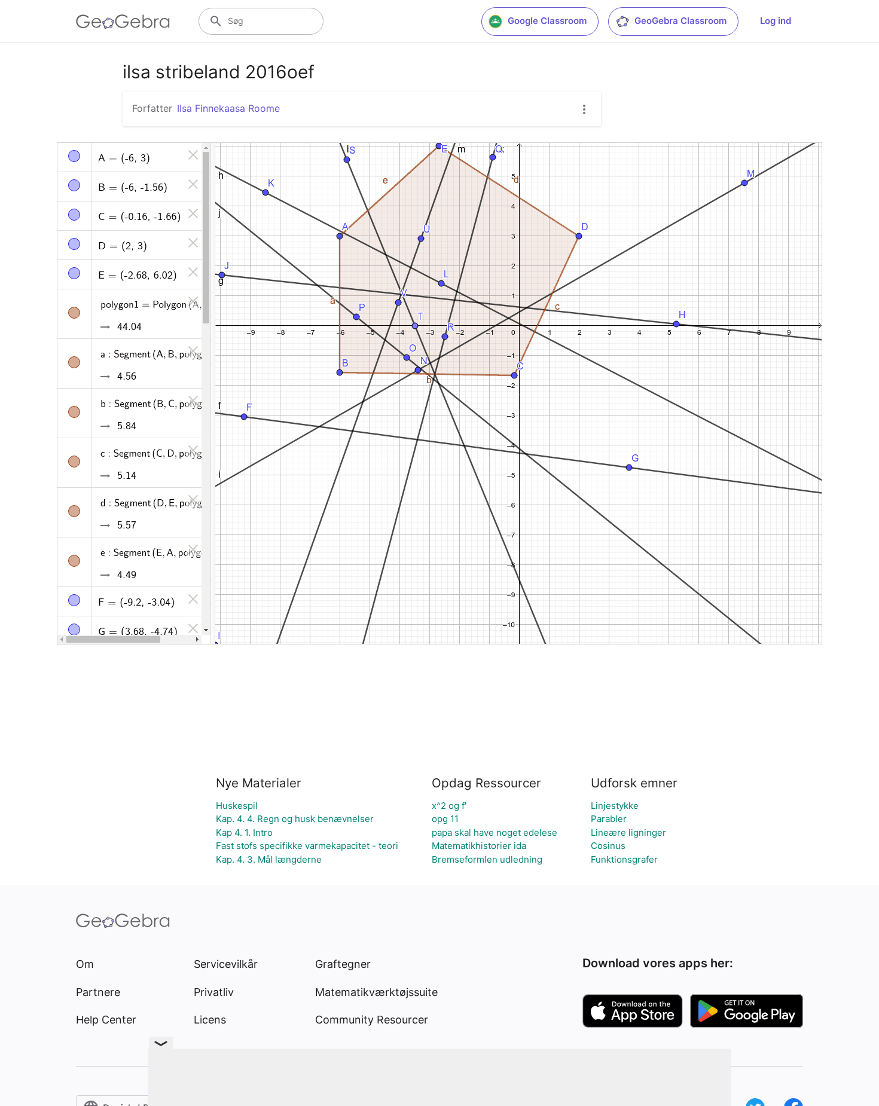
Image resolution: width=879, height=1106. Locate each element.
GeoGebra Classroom (680, 20)
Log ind (775, 20)
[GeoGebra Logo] (123, 21)
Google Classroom (547, 20)
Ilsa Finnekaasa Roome (228, 108)
